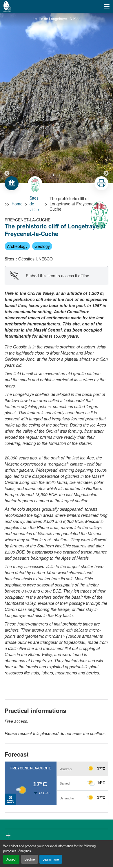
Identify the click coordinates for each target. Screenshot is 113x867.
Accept (11, 859)
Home (17, 204)
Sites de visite (34, 203)
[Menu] (106, 6)
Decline (29, 859)
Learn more (51, 859)
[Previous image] (7, 98)
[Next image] (106, 98)
